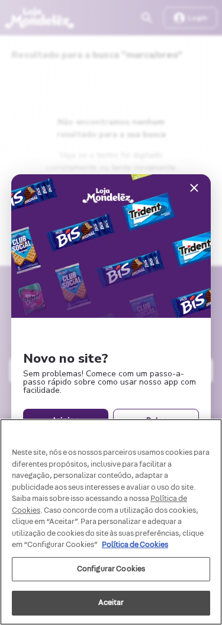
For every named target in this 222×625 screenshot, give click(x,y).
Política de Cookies (135, 545)
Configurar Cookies (111, 569)
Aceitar (111, 602)
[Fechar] (194, 188)
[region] (111, 522)
